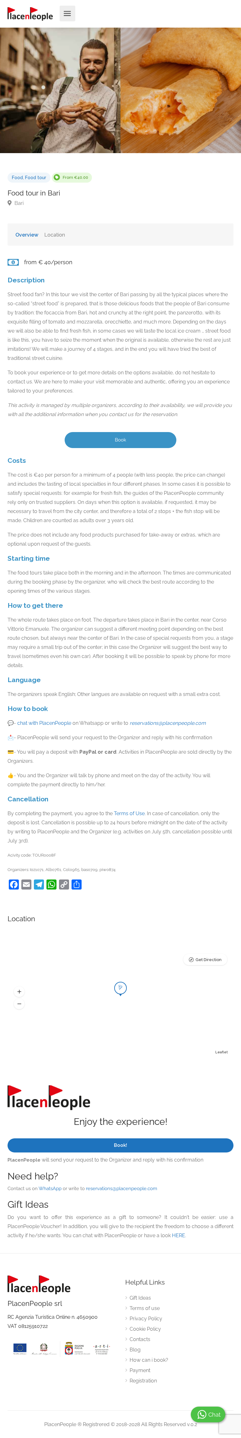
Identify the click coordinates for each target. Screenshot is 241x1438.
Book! (120, 1145)
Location (54, 235)
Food (17, 177)
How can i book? (149, 1360)
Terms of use (145, 1308)
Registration (143, 1381)
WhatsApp (50, 1188)
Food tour (35, 177)
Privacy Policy (146, 1319)
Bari (18, 203)
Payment (140, 1370)
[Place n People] (30, 14)
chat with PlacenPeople (44, 723)
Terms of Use (129, 813)
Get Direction (208, 959)
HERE (178, 1235)
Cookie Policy (145, 1329)
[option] (180, 90)
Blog (135, 1350)
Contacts (140, 1339)
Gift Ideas (140, 1298)
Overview (26, 235)
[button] (19, 991)
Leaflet (221, 1052)
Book (120, 440)
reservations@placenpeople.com (168, 723)
